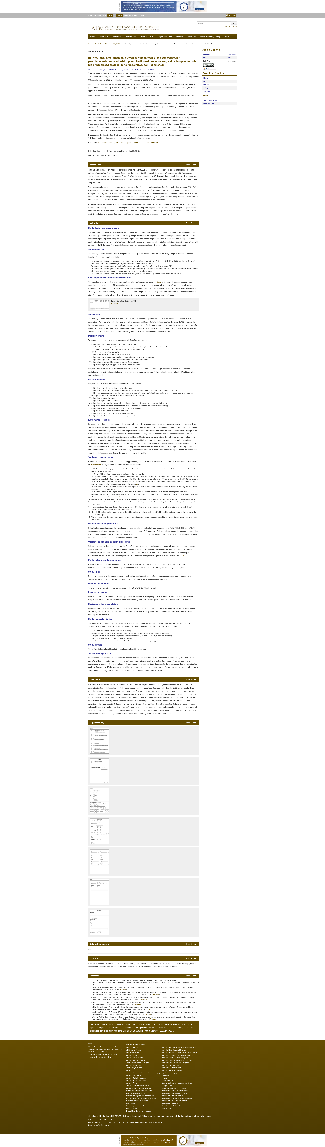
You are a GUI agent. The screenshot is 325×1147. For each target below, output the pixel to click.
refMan (205, 88)
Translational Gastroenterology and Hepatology (178, 1098)
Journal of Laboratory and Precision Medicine (177, 1055)
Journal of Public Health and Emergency (175, 1062)
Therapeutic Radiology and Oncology (174, 1088)
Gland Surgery (131, 1103)
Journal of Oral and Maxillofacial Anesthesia (177, 1060)
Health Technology (132, 1108)
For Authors (116, 36)
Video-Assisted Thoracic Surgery (173, 1106)
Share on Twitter (209, 103)
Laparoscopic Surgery (169, 1073)
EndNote (206, 81)
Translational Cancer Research (172, 1096)
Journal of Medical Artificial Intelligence (175, 1057)
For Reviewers (130, 36)
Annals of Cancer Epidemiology (137, 1060)
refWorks (206, 91)
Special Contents (165, 36)
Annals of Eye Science (134, 1068)
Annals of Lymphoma (133, 1075)
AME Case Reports (133, 1047)
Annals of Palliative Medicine (136, 1078)
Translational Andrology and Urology (174, 1093)
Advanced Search (230, 26)
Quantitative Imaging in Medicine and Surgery (177, 1083)
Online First (191, 36)
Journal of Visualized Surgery (172, 1070)
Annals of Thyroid (132, 1083)
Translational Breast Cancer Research (175, 1090)
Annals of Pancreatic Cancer (136, 1080)
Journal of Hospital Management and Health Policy (179, 1052)
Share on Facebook (210, 100)
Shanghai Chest (167, 1085)
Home (92, 36)
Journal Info (103, 36)
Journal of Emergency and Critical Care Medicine (179, 1047)
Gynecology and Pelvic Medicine (137, 1106)
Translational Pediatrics (170, 1103)
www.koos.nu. (96, 464)
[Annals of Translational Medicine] (132, 27)
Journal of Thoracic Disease (171, 1068)
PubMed (123, 989)
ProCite (206, 84)
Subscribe (232, 15)
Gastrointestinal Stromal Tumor (137, 1101)
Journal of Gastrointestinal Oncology (174, 1050)
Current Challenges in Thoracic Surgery (140, 1096)
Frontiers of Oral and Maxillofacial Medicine (141, 1098)
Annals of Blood (131, 1055)
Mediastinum (166, 1075)
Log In (110, 15)
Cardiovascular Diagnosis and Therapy (139, 1090)
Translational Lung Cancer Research (174, 1101)
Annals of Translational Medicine (137, 1085)
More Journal (166, 1108)
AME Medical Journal (133, 1050)
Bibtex (205, 78)
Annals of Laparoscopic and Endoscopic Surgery (143, 1073)
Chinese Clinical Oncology (135, 1093)
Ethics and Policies (147, 36)
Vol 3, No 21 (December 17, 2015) (108, 44)
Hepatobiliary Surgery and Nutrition (138, 1111)
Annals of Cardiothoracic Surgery (137, 1062)
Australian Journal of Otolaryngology (138, 1088)
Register (119, 15)
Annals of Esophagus (133, 1065)
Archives (179, 36)
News (227, 36)
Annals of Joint (131, 1070)
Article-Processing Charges (210, 36)
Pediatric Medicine (168, 1080)
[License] (210, 65)
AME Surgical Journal (133, 1052)
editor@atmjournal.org (101, 1125)
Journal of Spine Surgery (170, 1065)
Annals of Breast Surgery (134, 1057)
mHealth (164, 1078)
